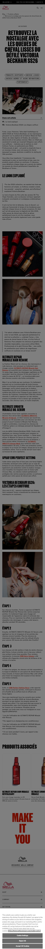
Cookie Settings (22, 935)
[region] (22, 928)
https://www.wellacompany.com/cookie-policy (24, 931)
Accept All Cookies (22, 946)
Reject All (22, 941)
